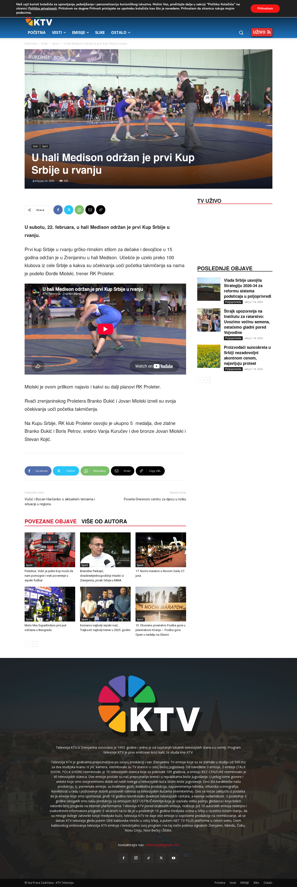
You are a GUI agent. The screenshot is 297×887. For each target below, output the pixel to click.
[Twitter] (68, 209)
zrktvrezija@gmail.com (162, 845)
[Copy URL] (100, 209)
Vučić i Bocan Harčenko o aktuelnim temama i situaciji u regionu (60, 501)
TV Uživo (209, 200)
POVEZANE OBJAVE (51, 521)
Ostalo (268, 883)
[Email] (90, 209)
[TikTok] (148, 858)
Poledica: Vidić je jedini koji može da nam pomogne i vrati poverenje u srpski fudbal (49, 575)
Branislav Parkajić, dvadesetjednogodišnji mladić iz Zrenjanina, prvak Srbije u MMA (102, 575)
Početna (220, 883)
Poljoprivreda (233, 302)
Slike (256, 883)
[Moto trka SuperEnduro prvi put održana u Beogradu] (50, 604)
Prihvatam (265, 8)
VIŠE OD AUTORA (104, 521)
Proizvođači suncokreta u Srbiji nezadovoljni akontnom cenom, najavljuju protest (247, 355)
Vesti (44, 43)
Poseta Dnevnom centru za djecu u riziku (155, 499)
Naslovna (31, 43)
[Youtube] (173, 858)
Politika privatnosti (42, 8)
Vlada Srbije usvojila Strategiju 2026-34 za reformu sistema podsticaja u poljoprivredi (247, 288)
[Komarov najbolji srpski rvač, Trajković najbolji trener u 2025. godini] (105, 604)
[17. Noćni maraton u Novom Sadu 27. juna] (161, 549)
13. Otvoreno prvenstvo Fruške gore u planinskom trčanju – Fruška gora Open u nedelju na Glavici (160, 630)
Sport (55, 43)
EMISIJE (244, 883)
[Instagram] (136, 858)
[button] (241, 32)
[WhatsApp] (79, 209)
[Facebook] (58, 209)
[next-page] (35, 644)
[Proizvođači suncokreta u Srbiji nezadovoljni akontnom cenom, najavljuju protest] (208, 356)
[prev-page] (27, 644)
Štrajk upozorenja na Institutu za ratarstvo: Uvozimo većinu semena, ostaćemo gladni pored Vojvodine (247, 321)
